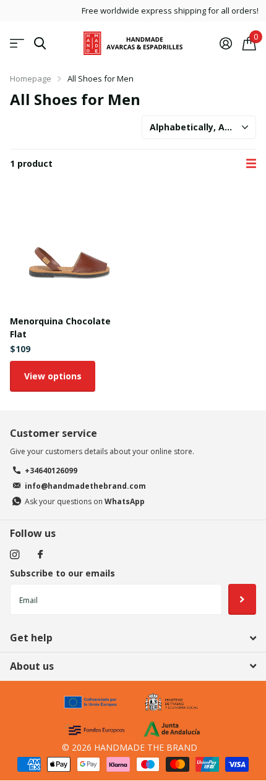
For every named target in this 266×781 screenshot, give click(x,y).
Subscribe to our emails (62, 573)
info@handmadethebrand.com (85, 486)
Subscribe (242, 599)
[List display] (251, 164)
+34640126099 (51, 470)
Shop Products (17, 43)
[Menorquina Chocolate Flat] (69, 247)
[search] (40, 43)
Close (133, 638)
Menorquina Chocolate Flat (60, 327)
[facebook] (40, 555)
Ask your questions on (85, 501)
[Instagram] (14, 554)
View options (53, 376)
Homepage (30, 78)
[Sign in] (225, 43)
